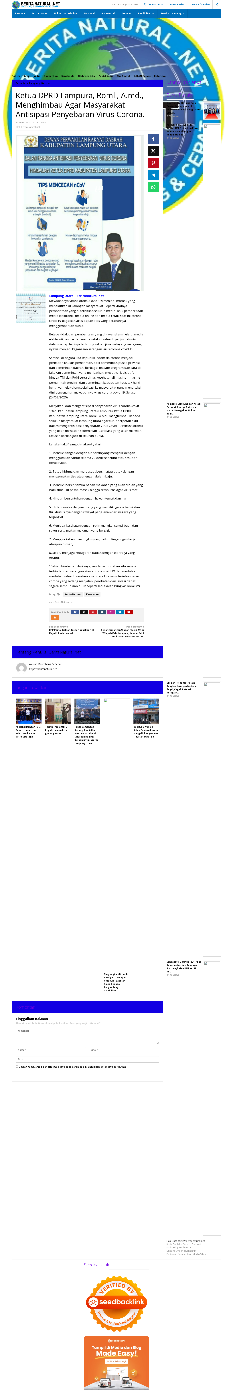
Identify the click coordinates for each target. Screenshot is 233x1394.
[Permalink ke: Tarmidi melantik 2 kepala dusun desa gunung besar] (58, 711)
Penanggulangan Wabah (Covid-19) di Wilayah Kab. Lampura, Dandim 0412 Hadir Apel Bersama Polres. (122, 631)
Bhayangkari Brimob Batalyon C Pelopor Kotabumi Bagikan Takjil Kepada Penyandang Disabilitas (116, 982)
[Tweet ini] (153, 151)
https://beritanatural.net (43, 669)
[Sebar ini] (153, 139)
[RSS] (55, 617)
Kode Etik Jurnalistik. (178, 1247)
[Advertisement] (116, 44)
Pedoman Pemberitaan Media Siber (186, 1254)
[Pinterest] (93, 612)
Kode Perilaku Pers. (177, 1244)
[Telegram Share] (153, 175)
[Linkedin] (120, 612)
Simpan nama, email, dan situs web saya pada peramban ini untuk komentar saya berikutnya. (73, 1066)
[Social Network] (217, 4)
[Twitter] (84, 612)
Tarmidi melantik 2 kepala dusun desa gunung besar (56, 730)
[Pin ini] (153, 163)
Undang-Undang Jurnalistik (181, 1250)
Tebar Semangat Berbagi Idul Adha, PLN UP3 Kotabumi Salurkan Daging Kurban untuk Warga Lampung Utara (86, 735)
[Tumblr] (102, 612)
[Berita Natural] (36, 4)
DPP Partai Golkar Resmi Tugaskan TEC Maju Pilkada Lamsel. (71, 630)
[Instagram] (111, 612)
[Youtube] (129, 612)
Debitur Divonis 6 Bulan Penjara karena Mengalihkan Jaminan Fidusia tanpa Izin (146, 731)
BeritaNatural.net (65, 652)
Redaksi (196, 1244)
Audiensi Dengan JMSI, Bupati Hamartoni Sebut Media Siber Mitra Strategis (28, 731)
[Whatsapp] (153, 187)
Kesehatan (92, 594)
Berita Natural (72, 594)
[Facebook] (75, 612)
